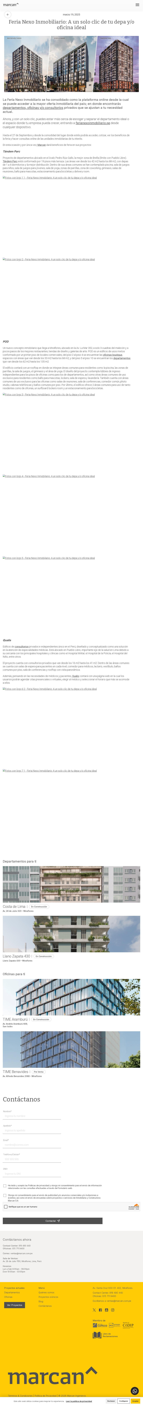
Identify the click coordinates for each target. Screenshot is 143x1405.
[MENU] (137, 4)
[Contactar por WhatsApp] (135, 1391)
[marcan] (11, 4)
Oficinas (8, 1297)
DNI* (5, 1169)
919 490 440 (116, 1292)
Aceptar (135, 1401)
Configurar (123, 1401)
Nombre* (7, 1111)
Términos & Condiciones (20, 1395)
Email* (6, 1140)
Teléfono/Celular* (11, 1154)
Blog (41, 1301)
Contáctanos (45, 1306)
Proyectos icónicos (48, 1297)
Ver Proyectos (14, 1305)
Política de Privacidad (45, 1395)
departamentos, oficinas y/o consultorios (33, 107)
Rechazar (111, 1401)
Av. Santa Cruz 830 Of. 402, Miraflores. (113, 1288)
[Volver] (7, 14)
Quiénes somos (46, 1292)
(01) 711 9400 (109, 1296)
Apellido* (7, 1125)
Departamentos (12, 1292)
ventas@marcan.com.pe (119, 1300)
